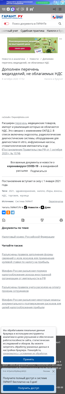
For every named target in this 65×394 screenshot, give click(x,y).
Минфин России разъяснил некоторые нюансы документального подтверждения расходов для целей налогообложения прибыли (31, 303)
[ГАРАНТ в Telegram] (18, 9)
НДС (4, 195)
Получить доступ (28, 388)
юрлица (24, 195)
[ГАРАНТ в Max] (13, 9)
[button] (54, 9)
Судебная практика (32, 30)
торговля (13, 195)
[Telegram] (13, 212)
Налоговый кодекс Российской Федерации (28, 236)
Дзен (47, 207)
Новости (33, 207)
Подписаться (38, 171)
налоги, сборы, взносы (49, 190)
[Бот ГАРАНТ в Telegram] (22, 9)
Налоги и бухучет (53, 78)
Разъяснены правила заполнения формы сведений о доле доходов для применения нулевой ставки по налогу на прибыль (28, 258)
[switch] (6, 23)
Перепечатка (56, 201)
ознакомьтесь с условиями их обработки (25, 353)
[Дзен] (8, 9)
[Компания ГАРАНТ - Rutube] (32, 9)
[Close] (53, 371)
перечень (21, 123)
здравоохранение (25, 190)
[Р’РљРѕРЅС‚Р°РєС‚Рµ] (4, 212)
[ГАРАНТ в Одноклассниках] (27, 9)
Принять (28, 359)
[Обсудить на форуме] (42, 220)
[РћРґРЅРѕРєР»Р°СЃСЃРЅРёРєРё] (8, 212)
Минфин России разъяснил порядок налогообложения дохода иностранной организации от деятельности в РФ (26, 274)
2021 (11, 190)
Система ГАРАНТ (24, 201)
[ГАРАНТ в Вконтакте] (4, 9)
